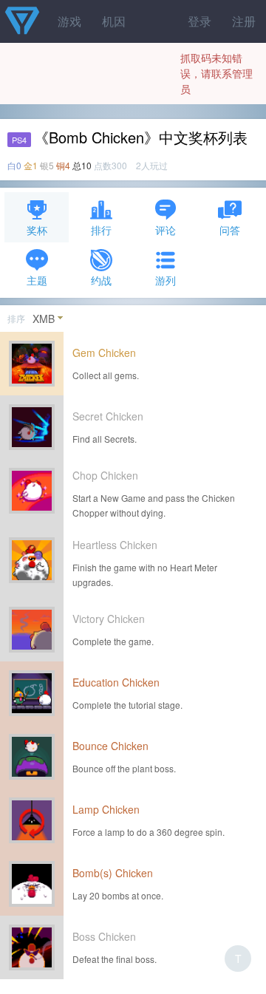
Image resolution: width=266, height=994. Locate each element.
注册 (244, 21)
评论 (165, 229)
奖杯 (37, 229)
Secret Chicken (107, 416)
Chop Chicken (105, 475)
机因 (114, 21)
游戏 (69, 21)
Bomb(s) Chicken (112, 872)
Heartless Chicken (114, 544)
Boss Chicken (104, 936)
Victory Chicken (108, 618)
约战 (101, 280)
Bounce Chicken (110, 745)
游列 (165, 280)
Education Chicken (116, 682)
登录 (199, 21)
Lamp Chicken (106, 809)
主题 (37, 280)
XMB (44, 318)
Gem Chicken (104, 352)
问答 (229, 229)
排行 (101, 229)
